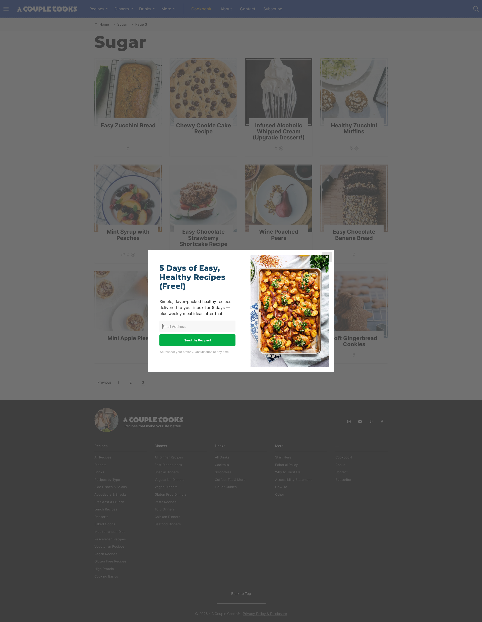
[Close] (327, 257)
